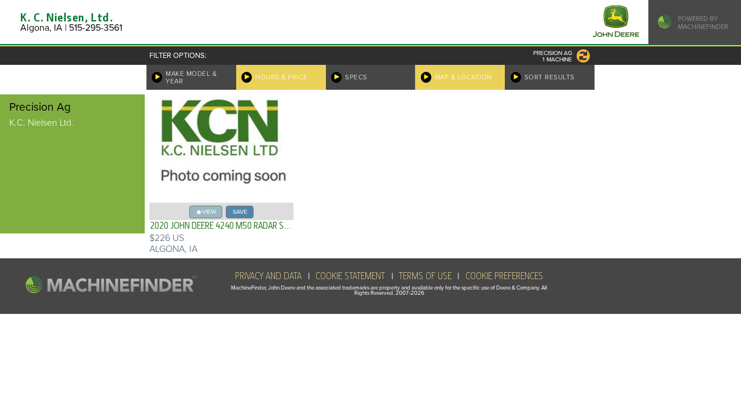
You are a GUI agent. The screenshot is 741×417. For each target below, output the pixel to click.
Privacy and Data (268, 276)
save (240, 211)
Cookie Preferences (504, 276)
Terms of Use (425, 276)
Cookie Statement (350, 276)
